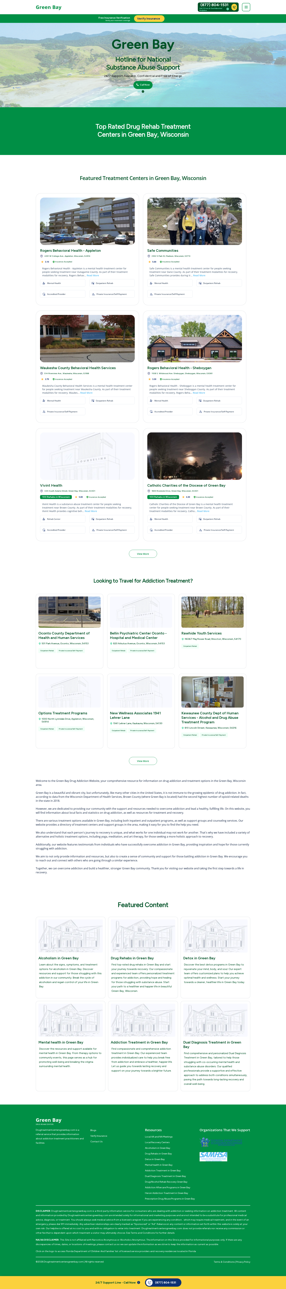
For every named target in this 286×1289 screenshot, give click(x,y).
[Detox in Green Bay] (215, 936)
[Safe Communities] (194, 221)
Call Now (144, 85)
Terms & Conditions (224, 1261)
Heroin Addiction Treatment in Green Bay (166, 1193)
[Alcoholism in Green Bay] (70, 936)
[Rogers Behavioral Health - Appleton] (87, 221)
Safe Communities (162, 250)
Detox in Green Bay (199, 958)
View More (143, 553)
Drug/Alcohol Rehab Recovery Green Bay (166, 1181)
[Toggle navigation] (246, 7)
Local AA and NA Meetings (159, 1136)
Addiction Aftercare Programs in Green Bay (167, 1187)
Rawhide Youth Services (201, 633)
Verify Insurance (98, 1136)
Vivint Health (51, 485)
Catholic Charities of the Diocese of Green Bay (186, 485)
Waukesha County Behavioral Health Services (78, 368)
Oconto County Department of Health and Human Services (64, 635)
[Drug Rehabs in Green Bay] (143, 936)
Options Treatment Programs (62, 713)
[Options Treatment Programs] (69, 692)
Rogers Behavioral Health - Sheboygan (179, 368)
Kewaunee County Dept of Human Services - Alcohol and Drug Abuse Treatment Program (209, 717)
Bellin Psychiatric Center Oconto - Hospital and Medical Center (138, 635)
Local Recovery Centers (157, 1142)
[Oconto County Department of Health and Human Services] (69, 612)
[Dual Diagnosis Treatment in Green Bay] (215, 1020)
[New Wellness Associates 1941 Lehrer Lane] (141, 692)
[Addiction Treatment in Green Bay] (143, 1020)
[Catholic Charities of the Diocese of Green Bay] (194, 456)
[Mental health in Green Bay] (70, 1020)
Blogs (93, 1130)
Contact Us (96, 1141)
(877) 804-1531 (214, 5)
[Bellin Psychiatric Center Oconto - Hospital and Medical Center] (141, 612)
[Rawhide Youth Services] (212, 612)
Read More (93, 275)
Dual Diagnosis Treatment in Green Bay (165, 1176)
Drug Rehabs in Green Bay (132, 958)
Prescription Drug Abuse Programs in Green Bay (170, 1198)
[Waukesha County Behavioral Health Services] (87, 338)
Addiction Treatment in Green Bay (139, 1042)
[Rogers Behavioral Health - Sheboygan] (194, 338)
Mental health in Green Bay (60, 1042)
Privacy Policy (243, 1261)
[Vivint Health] (87, 456)
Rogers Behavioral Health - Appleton (70, 250)
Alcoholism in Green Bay (58, 958)
